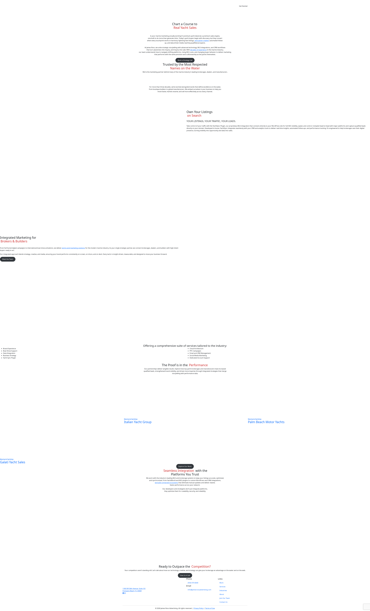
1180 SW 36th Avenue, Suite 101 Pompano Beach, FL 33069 (134, 589)
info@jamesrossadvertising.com (199, 590)
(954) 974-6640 (193, 583)
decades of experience (198, 50)
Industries (223, 590)
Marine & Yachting (6, 459)
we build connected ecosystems (166, 483)
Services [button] (217, 6)
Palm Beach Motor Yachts (266, 422)
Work (210, 6)
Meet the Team (7, 259)
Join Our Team (224, 598)
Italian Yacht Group (138, 422)
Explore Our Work (185, 466)
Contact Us (223, 602)
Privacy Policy (199, 608)
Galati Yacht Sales (12, 462)
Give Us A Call (185, 575)
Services (222, 587)
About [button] (235, 6)
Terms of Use (210, 608)
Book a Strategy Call (185, 60)
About (221, 594)
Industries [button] (226, 6)
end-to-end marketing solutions (73, 248)
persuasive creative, (202, 41)
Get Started (243, 6)
